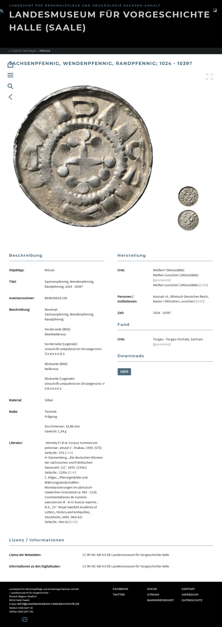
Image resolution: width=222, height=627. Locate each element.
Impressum (190, 594)
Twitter (119, 594)
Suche (152, 589)
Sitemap (153, 594)
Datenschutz (192, 600)
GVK (69, 452)
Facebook (120, 589)
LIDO (124, 371)
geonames (161, 280)
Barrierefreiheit (160, 600)
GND (203, 285)
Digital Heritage (23, 50)
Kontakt (188, 589)
